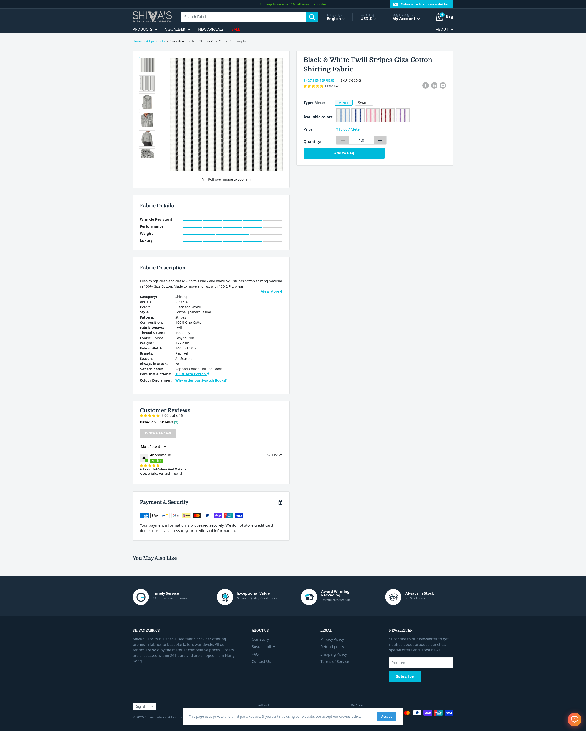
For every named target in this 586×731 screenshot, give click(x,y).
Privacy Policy (332, 639)
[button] (314, 85)
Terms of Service (334, 661)
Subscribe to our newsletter (425, 4)
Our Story (260, 639)
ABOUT (442, 29)
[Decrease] (342, 140)
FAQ (255, 654)
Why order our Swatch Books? (201, 380)
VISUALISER (175, 29)
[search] (243, 17)
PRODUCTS (142, 29)
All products (155, 41)
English (140, 706)
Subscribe (405, 676)
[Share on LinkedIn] (434, 85)
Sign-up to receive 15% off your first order (293, 4)
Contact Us (261, 661)
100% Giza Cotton (191, 373)
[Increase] (380, 140)
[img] (150, 465)
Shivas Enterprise (319, 80)
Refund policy (332, 646)
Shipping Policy (333, 654)
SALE (236, 29)
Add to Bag (344, 153)
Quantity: (312, 141)
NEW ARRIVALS (211, 29)
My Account (404, 18)
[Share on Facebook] (425, 85)
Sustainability (263, 646)
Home (137, 41)
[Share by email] (443, 85)
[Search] (312, 17)
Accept (386, 716)
